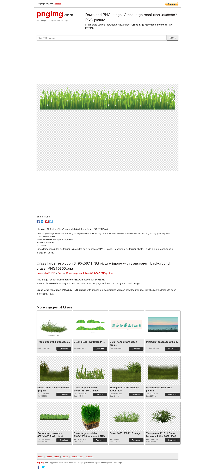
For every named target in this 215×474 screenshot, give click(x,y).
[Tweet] (51, 221)
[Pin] (47, 221)
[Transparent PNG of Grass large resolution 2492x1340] (163, 416)
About (40, 456)
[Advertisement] (107, 63)
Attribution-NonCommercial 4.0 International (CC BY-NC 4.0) (78, 229)
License (49, 456)
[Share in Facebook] (38, 221)
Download (64, 348)
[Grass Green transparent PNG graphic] (54, 371)
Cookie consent (77, 456)
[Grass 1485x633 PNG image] (126, 416)
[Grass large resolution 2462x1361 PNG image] (90, 371)
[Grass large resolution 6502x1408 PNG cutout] (54, 416)
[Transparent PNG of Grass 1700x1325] (126, 371)
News (56, 456)
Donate (65, 456)
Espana (58, 3)
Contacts (89, 456)
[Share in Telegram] (42, 221)
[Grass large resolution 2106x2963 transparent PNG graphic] (90, 416)
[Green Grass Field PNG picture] (163, 370)
